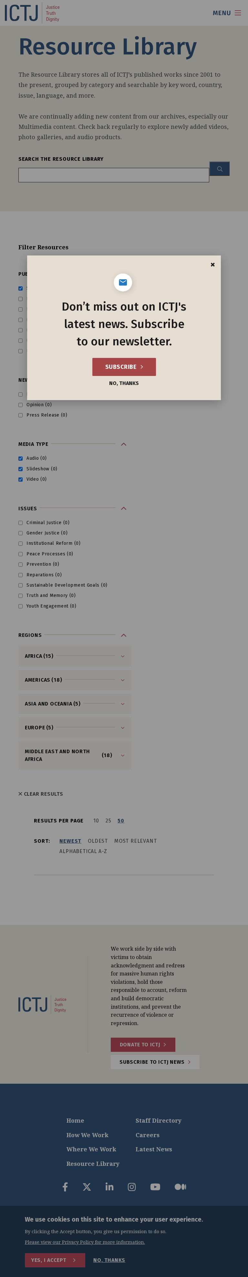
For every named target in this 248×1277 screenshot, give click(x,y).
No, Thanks (124, 383)
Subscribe (121, 366)
